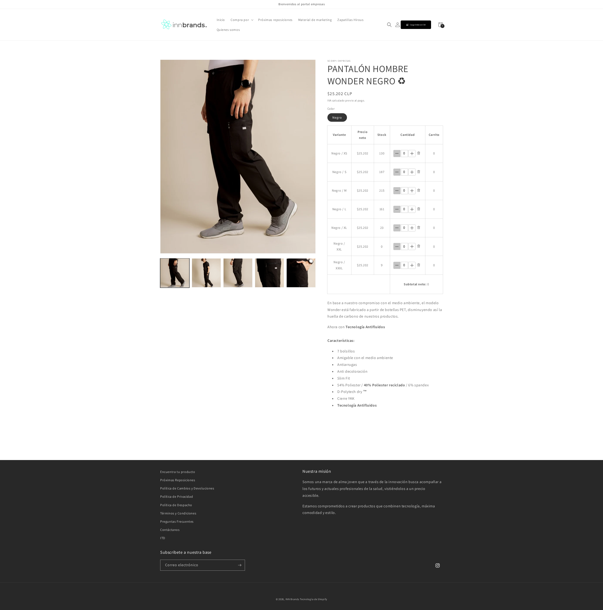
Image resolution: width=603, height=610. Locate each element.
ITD (162, 538)
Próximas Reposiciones (177, 480)
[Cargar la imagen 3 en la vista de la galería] (238, 272)
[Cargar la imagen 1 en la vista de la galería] (174, 272)
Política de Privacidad (176, 496)
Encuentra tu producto (177, 472)
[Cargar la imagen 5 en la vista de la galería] (301, 272)
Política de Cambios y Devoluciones (187, 488)
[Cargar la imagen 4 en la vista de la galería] (269, 272)
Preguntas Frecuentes (177, 521)
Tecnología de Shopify (313, 599)
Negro (337, 117)
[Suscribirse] (239, 565)
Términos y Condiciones (178, 513)
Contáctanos (170, 530)
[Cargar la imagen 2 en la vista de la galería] (206, 272)
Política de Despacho (176, 505)
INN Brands (292, 599)
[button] (241, 20)
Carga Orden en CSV (418, 25)
